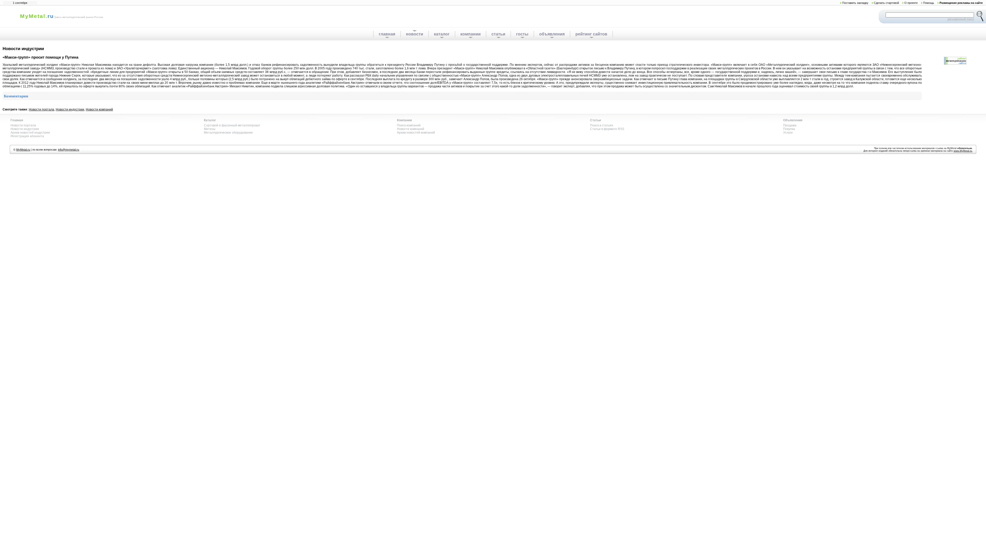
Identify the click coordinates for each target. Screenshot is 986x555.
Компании (404, 120)
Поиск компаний (409, 125)
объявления (552, 34)
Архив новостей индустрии (30, 132)
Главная (17, 120)
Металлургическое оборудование (228, 132)
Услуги (788, 132)
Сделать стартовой (886, 2)
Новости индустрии (70, 109)
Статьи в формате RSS (607, 129)
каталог (442, 34)
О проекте (911, 2)
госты (522, 34)
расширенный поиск (960, 19)
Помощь (928, 2)
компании (470, 34)
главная (387, 34)
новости (414, 34)
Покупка (789, 129)
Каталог (210, 120)
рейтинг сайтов (591, 34)
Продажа (790, 125)
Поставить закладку (855, 2)
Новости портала (41, 109)
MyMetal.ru (23, 149)
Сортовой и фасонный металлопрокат (232, 125)
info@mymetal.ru (68, 149)
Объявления (792, 120)
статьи (498, 34)
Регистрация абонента (27, 136)
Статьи (595, 120)
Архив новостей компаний (416, 132)
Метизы (209, 129)
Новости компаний (99, 109)
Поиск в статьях (601, 125)
